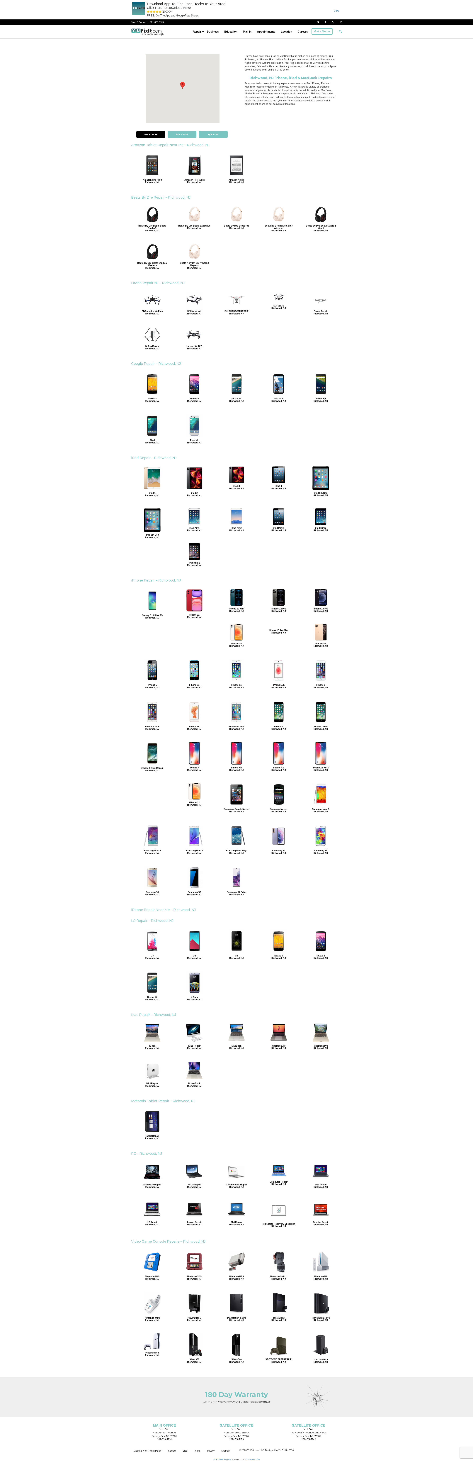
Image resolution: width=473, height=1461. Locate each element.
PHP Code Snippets (222, 1459)
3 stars (154, 12)
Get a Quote (322, 31)
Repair (197, 31)
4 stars (157, 12)
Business (213, 31)
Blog (185, 1451)
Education (230, 31)
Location (286, 31)
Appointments (266, 31)
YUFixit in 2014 (286, 1450)
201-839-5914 (157, 22)
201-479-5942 (308, 1439)
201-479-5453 (236, 1439)
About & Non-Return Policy (147, 1451)
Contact (172, 1451)
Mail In (247, 31)
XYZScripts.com (252, 1459)
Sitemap (225, 1451)
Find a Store (182, 134)
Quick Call (213, 134)
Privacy (211, 1451)
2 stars (151, 12)
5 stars (160, 12)
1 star (148, 12)
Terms (197, 1451)
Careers (303, 31)
